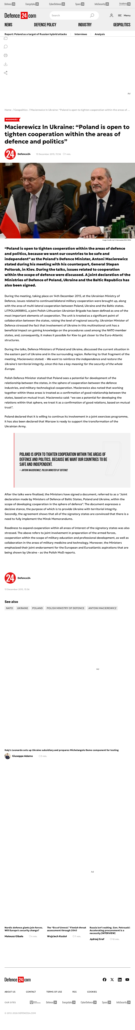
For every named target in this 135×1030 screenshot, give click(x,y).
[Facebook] (104, 979)
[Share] (6, 73)
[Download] (6, 64)
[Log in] (111, 15)
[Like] (6, 38)
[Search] (92, 15)
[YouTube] (127, 979)
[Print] (6, 55)
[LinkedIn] (120, 979)
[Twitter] (112, 979)
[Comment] (6, 47)
